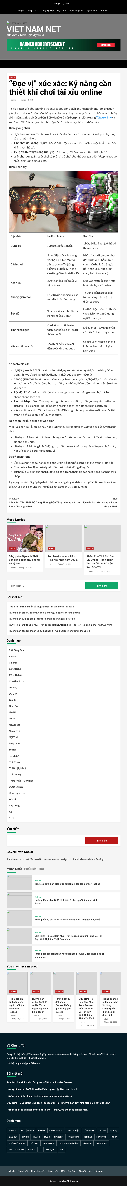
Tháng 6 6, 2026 (64, 1019)
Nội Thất (61, 10)
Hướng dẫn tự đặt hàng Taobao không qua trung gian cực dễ (42, 618)
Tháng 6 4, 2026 (87, 1025)
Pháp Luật (32, 10)
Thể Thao (14, 762)
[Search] (117, 63)
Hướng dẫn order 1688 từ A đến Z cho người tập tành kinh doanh (44, 612)
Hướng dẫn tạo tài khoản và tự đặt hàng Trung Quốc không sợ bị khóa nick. (49, 630)
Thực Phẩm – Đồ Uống (21, 780)
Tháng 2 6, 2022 (26, 100)
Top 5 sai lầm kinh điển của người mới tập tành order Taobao (41, 606)
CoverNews (56, 1180)
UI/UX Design (16, 786)
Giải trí (12, 77)
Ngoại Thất (92, 10)
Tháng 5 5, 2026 (25, 568)
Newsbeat (14, 724)
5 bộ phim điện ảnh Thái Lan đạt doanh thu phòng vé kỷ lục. (24, 560)
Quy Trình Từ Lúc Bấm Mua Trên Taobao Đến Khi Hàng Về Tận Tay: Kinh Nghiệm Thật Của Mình (60, 624)
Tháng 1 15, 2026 (103, 571)
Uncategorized (17, 793)
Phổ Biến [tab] (30, 869)
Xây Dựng (14, 805)
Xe (10, 811)
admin (13, 100)
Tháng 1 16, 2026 (64, 564)
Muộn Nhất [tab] (14, 869)
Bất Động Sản (76, 10)
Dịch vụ (13, 687)
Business (14, 656)
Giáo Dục (14, 706)
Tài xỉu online (104, 117)
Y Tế (11, 818)
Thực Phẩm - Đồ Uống (68, 1143)
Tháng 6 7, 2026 (40, 1019)
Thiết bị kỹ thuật (18, 768)
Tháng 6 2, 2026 (110, 1022)
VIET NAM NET (34, 29)
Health (12, 712)
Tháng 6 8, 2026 (17, 1019)
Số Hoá (12, 749)
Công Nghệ (15, 668)
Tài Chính (14, 755)
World (12, 799)
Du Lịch (20, 10)
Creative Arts (16, 681)
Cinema (105, 10)
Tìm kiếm (13, 828)
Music (12, 718)
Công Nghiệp (47, 10)
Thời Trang (15, 774)
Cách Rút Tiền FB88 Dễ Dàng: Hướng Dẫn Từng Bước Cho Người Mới (36, 502)
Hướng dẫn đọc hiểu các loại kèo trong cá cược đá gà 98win (91, 502)
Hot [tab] (41, 869)
